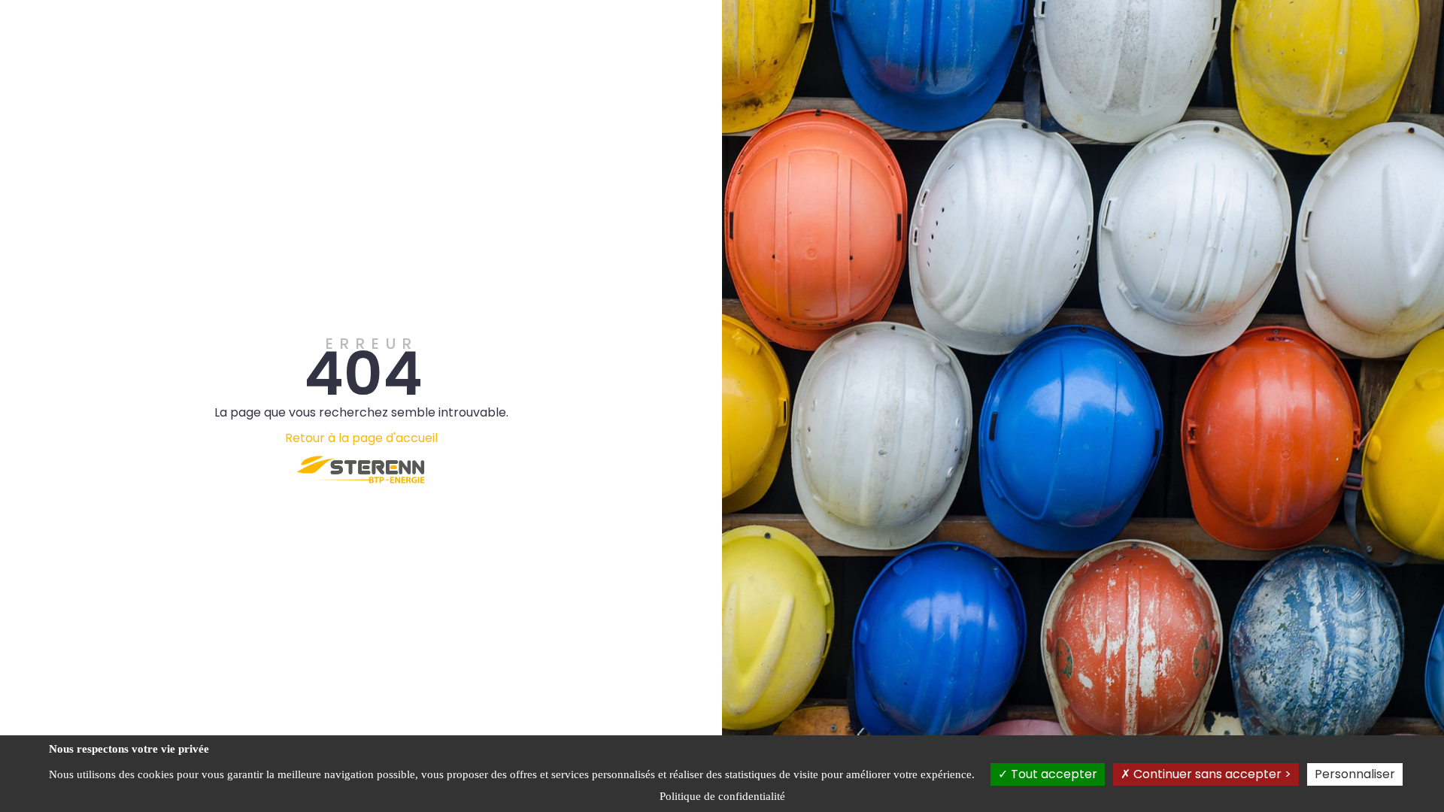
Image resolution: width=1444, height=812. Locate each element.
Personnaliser (1355, 774)
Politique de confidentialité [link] (722, 796)
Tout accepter (1052, 774)
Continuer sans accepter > (1210, 774)
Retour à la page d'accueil (361, 438)
